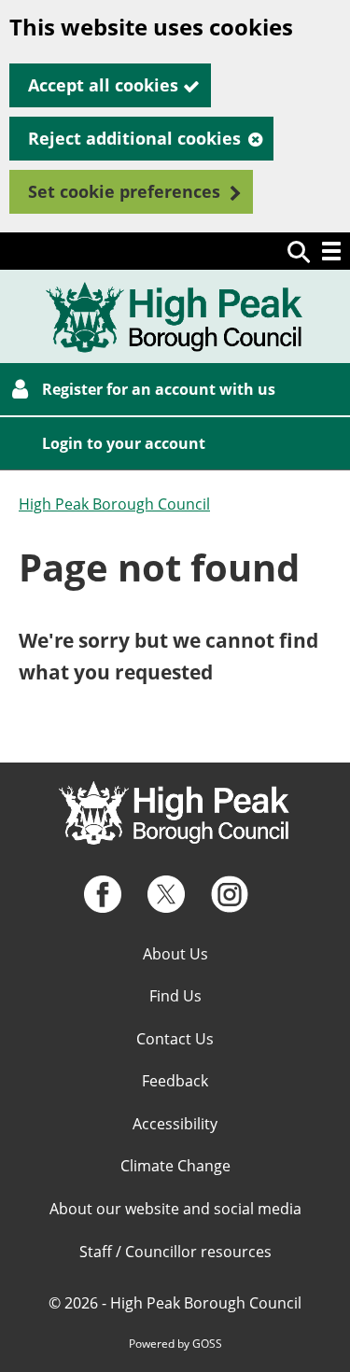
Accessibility (175, 1123)
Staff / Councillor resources (175, 1251)
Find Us (175, 996)
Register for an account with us (158, 389)
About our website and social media (175, 1208)
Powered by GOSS (175, 1343)
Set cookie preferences (124, 191)
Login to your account (123, 443)
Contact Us (175, 1039)
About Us (175, 954)
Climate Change (175, 1165)
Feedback (175, 1081)
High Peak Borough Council (114, 504)
